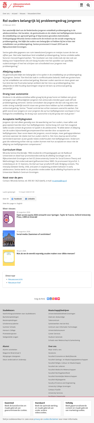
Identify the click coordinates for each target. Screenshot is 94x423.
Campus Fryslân (54, 390)
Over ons (6, 13)
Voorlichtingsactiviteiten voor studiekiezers (19, 314)
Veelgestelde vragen (10, 337)
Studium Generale (55, 337)
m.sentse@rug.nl (59, 180)
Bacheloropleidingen (11, 317)
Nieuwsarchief (14, 282)
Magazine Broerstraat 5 (12, 353)
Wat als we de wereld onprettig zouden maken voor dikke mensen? (46, 253)
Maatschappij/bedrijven (58, 310)
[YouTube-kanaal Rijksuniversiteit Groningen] (59, 299)
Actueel (15, 13)
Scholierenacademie (10, 324)
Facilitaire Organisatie (56, 396)
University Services (55, 393)
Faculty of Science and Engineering (61, 383)
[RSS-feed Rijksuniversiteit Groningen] (53, 299)
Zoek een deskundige (56, 317)
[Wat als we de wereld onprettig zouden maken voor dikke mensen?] (9, 258)
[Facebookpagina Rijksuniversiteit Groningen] (48, 299)
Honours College (9, 330)
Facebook (18, 199)
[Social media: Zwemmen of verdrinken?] (9, 238)
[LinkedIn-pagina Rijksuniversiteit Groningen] (51, 299)
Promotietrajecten (10, 334)
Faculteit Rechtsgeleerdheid (59, 373)
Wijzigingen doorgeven (11, 356)
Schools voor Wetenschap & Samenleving (64, 340)
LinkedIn (31, 199)
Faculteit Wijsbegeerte (56, 380)
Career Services (54, 334)
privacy (37, 419)
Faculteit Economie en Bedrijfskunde (62, 356)
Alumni (6, 346)
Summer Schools (9, 327)
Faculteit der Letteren (56, 366)
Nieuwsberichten (34, 13)
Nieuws (22, 13)
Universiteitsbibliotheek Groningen (61, 314)
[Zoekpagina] (88, 5)
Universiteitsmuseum (56, 330)
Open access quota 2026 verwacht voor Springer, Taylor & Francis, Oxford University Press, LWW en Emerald (54, 216)
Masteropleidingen (10, 320)
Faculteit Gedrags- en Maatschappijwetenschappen (68, 359)
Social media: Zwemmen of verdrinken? (34, 234)
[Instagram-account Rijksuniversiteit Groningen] (56, 299)
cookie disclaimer (50, 419)
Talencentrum (53, 320)
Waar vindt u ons (54, 349)
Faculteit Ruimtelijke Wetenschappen (62, 376)
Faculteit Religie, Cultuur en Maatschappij (64, 363)
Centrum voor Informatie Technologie (62, 327)
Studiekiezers (8, 310)
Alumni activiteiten (10, 349)
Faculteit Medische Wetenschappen (62, 370)
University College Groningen (59, 386)
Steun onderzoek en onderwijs (14, 359)
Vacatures (52, 353)
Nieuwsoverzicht (15, 279)
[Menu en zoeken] (81, 5)
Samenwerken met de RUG (58, 324)
